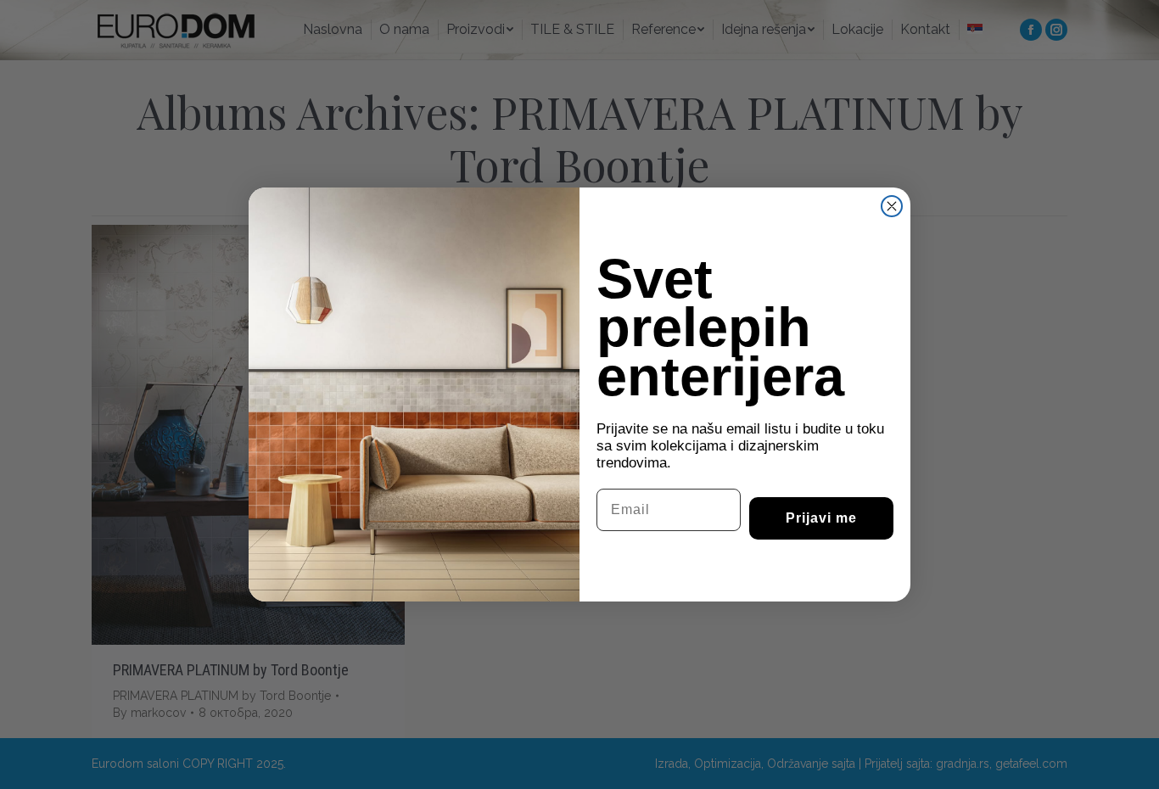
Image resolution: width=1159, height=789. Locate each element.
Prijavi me (821, 518)
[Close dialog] (892, 206)
